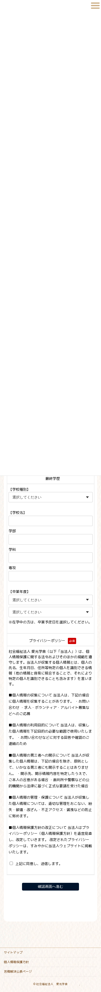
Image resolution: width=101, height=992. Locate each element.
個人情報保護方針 (16, 962)
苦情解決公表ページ (18, 971)
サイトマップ (13, 952)
